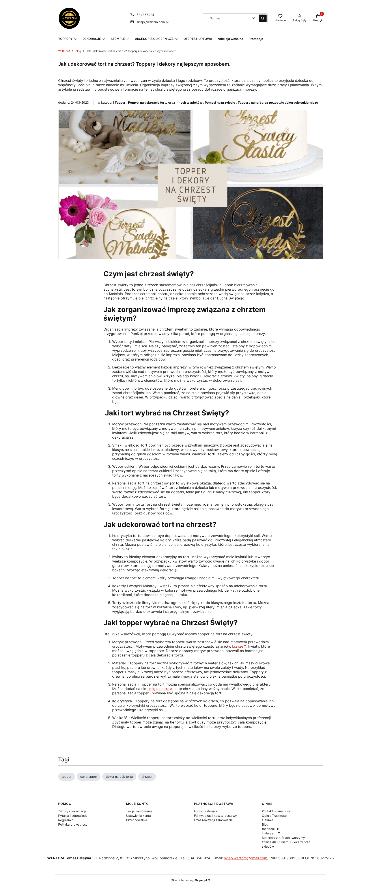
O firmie (267, 820)
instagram (269, 833)
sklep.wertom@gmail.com (246, 858)
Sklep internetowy (189, 880)
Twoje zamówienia (139, 811)
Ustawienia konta (138, 815)
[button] (263, 18)
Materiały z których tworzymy (283, 837)
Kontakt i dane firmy (276, 811)
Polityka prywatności (73, 824)
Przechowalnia (136, 820)
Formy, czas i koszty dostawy (215, 815)
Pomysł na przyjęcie (220, 102)
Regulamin (65, 820)
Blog (78, 51)
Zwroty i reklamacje (72, 811)
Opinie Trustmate (274, 815)
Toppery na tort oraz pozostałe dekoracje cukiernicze (278, 102)
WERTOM (64, 51)
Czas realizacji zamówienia (213, 820)
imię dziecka (158, 688)
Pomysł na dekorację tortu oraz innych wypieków (165, 102)
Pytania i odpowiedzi (73, 815)
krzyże (237, 646)
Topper (120, 102)
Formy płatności (205, 811)
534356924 (145, 15)
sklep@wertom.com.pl (152, 22)
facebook (269, 829)
